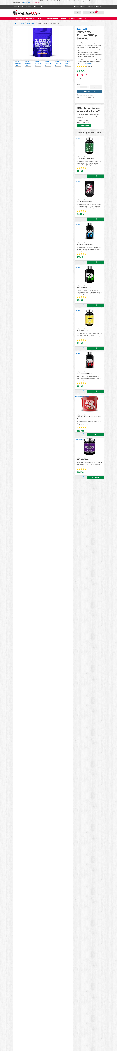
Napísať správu (84, 125)
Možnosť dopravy (90, 91)
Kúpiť (96, 87)
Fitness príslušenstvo (52, 18)
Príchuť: (80, 78)
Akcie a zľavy (83, 18)
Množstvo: (79, 84)
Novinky (73, 18)
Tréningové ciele (30, 18)
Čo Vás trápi (41, 18)
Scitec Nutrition (83, 29)
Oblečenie (63, 18)
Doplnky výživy (20, 18)
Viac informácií (88, 63)
